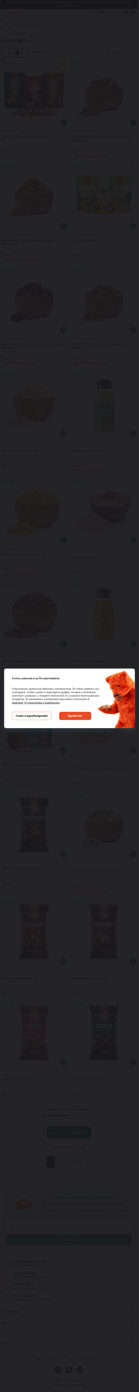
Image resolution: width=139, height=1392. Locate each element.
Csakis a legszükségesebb (32, 715)
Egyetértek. (75, 715)
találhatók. (18, 702)
